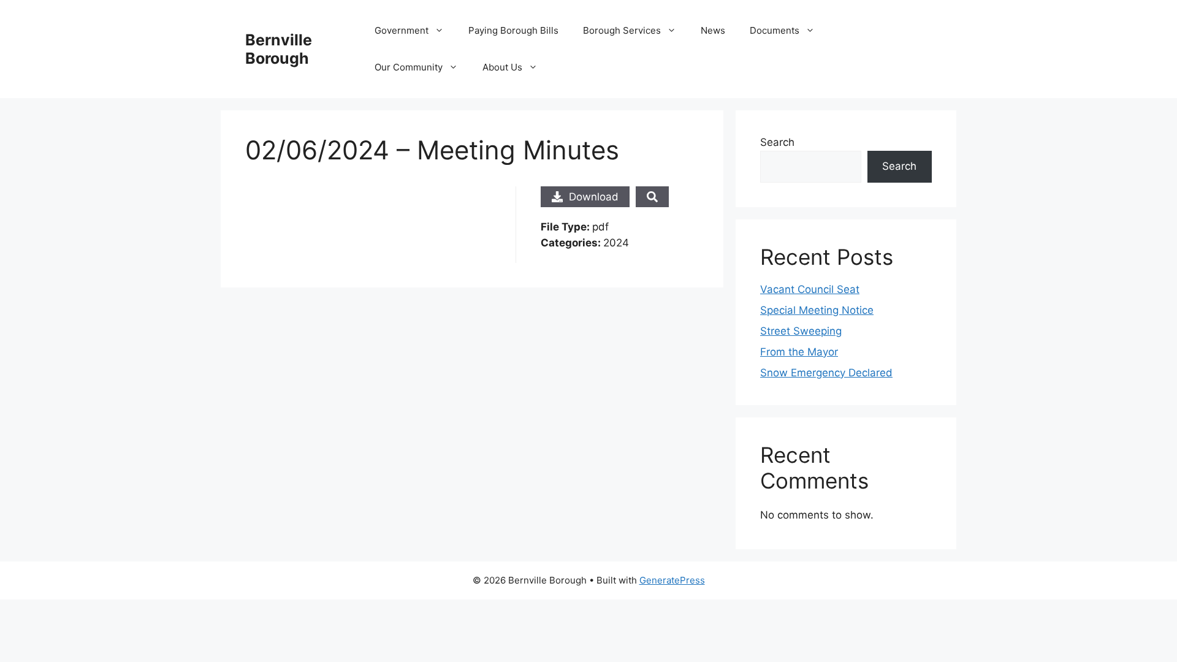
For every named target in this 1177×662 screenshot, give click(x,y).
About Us (502, 67)
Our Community (409, 67)
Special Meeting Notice (817, 310)
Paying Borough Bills (513, 30)
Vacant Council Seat (809, 289)
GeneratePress (672, 580)
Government (402, 30)
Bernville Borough (278, 49)
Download (594, 197)
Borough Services (622, 30)
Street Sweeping (801, 331)
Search (777, 142)
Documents (774, 30)
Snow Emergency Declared (826, 373)
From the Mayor (799, 352)
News (713, 30)
